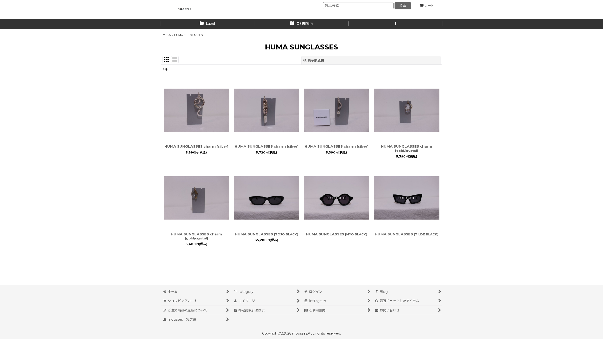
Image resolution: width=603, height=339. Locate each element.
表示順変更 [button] (316, 60)
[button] (396, 24)
